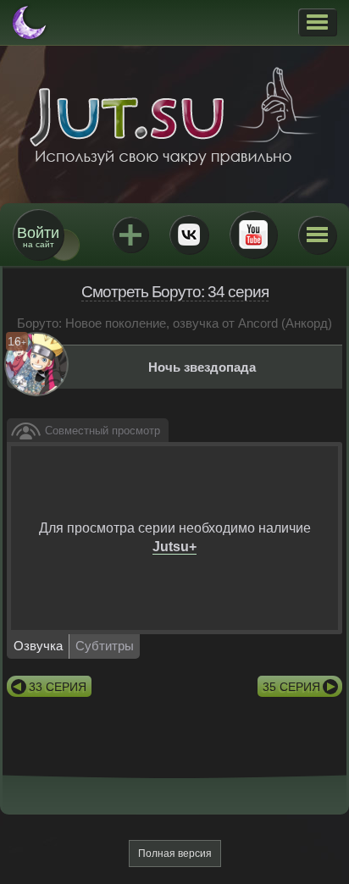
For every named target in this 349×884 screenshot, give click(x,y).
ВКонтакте (188, 234)
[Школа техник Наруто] (174, 116)
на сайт (38, 236)
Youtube (253, 234)
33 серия (57, 686)
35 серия (291, 686)
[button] (317, 22)
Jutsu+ (130, 234)
